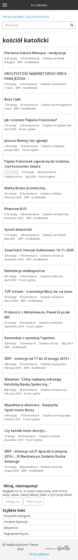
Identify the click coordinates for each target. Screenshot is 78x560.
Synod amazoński (18, 229)
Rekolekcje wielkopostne (24, 271)
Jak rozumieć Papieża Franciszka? (30, 120)
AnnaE (60, 58)
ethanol (59, 297)
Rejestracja (33, 501)
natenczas (61, 390)
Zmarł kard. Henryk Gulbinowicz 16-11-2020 (39, 250)
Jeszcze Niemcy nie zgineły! (26, 140)
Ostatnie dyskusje (16, 522)
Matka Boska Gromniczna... (25, 188)
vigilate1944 (64, 125)
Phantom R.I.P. (15, 208)
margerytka (64, 415)
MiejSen (60, 146)
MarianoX (60, 84)
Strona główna (39, 554)
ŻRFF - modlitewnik (28, 62)
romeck (61, 235)
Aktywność (11, 528)
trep (55, 343)
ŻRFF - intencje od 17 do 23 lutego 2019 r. (37, 358)
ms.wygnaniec (64, 105)
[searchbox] (39, 25)
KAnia (56, 436)
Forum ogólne (27, 129)
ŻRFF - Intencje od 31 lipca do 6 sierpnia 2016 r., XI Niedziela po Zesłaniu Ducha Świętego (35, 456)
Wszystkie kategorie (17, 516)
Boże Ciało (12, 99)
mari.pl (59, 255)
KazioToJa (63, 214)
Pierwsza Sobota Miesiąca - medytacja (35, 53)
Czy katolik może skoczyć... (25, 430)
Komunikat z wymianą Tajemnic (29, 338)
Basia (58, 193)
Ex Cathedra (39, 5)
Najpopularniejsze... (17, 534)
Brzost (59, 276)
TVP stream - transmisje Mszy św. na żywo (38, 291)
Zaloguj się (12, 501)
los (20, 176)
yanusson (60, 364)
